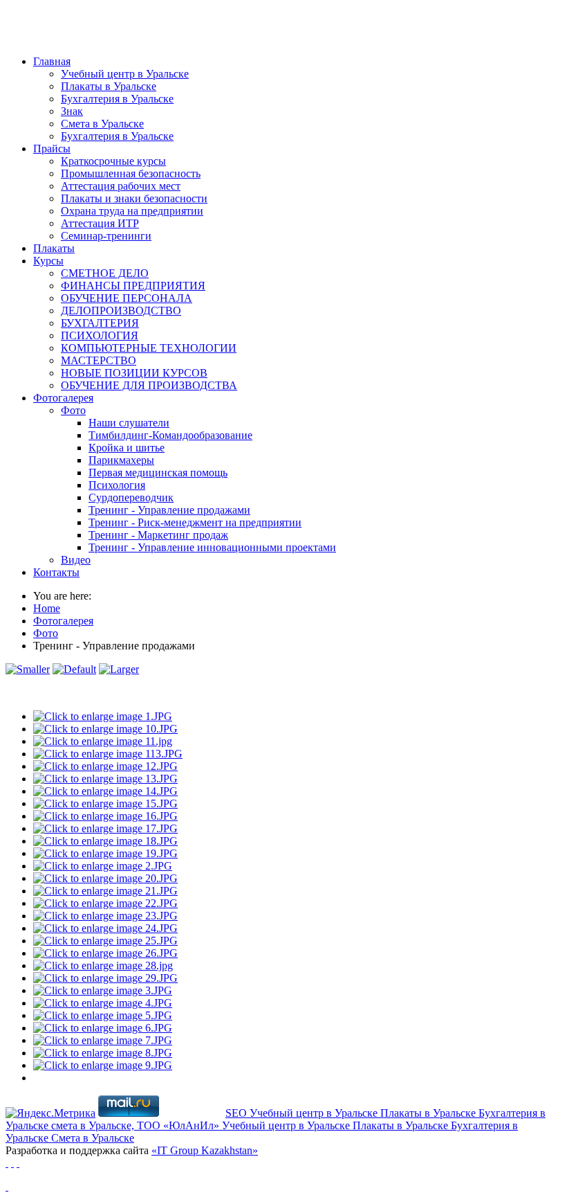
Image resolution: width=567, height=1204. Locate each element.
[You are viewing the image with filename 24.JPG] (105, 928)
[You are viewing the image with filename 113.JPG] (108, 754)
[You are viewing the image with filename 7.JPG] (102, 1040)
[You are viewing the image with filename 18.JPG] (105, 841)
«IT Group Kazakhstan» (204, 1150)
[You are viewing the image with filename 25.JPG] (105, 940)
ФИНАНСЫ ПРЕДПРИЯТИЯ (133, 285)
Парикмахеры (121, 460)
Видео (76, 560)
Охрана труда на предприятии (132, 211)
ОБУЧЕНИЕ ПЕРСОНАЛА (126, 298)
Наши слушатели (129, 423)
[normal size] (74, 669)
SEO (237, 1113)
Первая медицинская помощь (158, 472)
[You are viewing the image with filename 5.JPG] (102, 1015)
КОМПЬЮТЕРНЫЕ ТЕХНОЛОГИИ (148, 348)
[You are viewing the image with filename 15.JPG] (105, 803)
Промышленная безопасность (131, 173)
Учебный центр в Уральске (125, 74)
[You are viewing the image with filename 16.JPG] (105, 816)
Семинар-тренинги (106, 236)
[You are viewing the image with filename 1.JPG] (102, 716)
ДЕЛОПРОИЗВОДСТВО (121, 310)
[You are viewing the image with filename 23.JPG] (105, 916)
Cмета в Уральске (92, 1138)
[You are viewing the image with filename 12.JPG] (105, 766)
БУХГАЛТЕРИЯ (100, 323)
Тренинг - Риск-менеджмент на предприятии (195, 522)
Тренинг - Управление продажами (169, 510)
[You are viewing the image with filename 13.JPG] (105, 778)
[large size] (119, 669)
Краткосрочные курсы (113, 161)
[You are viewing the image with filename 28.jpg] (103, 965)
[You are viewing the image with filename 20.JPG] (105, 878)
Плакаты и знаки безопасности (134, 198)
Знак (72, 111)
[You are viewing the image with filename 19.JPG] (105, 853)
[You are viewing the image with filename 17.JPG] (105, 828)
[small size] (28, 669)
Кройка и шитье (127, 447)
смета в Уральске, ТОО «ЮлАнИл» (136, 1125)
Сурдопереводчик (131, 497)
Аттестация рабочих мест (120, 186)
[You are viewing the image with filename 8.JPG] (102, 1053)
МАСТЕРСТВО (98, 360)
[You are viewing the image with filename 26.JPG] (105, 953)
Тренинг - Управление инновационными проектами (212, 547)
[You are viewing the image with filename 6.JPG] (102, 1028)
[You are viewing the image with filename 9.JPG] (102, 1065)
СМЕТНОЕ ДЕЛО (105, 273)
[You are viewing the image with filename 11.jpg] (102, 741)
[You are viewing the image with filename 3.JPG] (102, 990)
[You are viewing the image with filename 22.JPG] (105, 903)
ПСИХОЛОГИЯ (99, 335)
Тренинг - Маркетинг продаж (158, 535)
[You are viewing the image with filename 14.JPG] (105, 791)
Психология (117, 485)
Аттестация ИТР (100, 223)
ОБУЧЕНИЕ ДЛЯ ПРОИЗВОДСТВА (149, 385)
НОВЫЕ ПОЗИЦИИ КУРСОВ (134, 373)
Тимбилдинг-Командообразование (170, 435)
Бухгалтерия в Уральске (117, 99)
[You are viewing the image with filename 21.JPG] (105, 891)
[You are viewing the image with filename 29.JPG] (105, 978)
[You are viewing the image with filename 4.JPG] (102, 1003)
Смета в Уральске (102, 123)
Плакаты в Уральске (108, 86)
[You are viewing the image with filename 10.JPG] (105, 729)
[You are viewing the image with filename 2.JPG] (102, 866)
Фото (73, 410)
